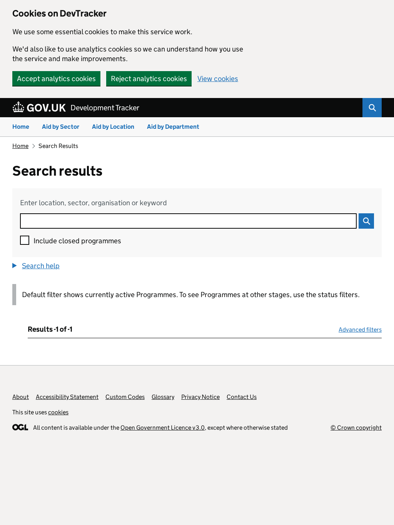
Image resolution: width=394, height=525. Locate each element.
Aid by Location (113, 126)
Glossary (163, 396)
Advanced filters (360, 329)
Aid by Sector (60, 126)
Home (20, 126)
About (20, 396)
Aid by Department (173, 126)
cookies (58, 412)
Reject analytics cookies (149, 78)
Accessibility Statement (67, 396)
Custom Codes (125, 396)
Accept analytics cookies (56, 78)
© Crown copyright (356, 427)
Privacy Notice (200, 396)
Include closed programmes (77, 240)
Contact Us (242, 396)
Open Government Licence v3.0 (162, 427)
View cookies (217, 78)
